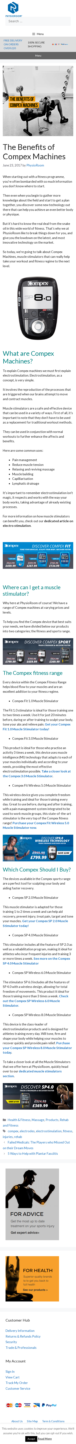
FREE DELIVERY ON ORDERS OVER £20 (13, 44)
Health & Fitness (19, 1120)
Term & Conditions (53, 1421)
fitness (67, 1131)
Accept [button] (31, 1438)
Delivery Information (20, 1331)
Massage (38, 1120)
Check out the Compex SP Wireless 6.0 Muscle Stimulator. (35, 1000)
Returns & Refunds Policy (23, 1336)
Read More (45, 1438)
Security (11, 1342)
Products (52, 1120)
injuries (8, 1137)
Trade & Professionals (21, 1348)
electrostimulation (49, 1131)
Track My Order (17, 1383)
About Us (17, 1421)
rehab (18, 1137)
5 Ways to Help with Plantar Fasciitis (33, 1153)
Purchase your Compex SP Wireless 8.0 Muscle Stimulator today (37, 1047)
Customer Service (18, 1388)
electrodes (27, 1131)
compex (13, 1131)
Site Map (32, 1421)
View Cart (13, 1377)
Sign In (10, 1371)
